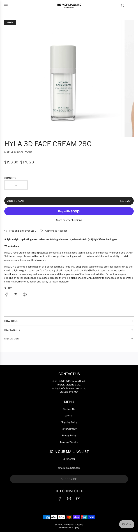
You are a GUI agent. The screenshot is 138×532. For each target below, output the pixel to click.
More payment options (69, 220)
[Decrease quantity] (8, 185)
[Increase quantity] (23, 185)
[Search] (123, 5)
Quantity (10, 178)
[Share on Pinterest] (24, 295)
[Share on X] (15, 295)
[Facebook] (60, 498)
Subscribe (69, 479)
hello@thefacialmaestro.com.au (69, 388)
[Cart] (131, 5)
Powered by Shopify (69, 527)
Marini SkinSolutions (18, 152)
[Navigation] (5, 5)
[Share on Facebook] (6, 295)
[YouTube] (78, 498)
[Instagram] (69, 498)
